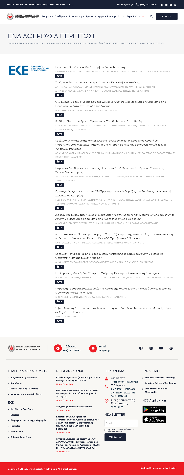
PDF (60, 76)
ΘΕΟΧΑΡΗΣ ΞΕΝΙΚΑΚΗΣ (91, 223)
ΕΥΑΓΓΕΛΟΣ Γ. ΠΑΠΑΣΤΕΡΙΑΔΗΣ (158, 153)
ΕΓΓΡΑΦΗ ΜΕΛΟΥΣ (65, 4)
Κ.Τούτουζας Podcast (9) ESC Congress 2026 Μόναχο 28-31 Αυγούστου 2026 (78, 379)
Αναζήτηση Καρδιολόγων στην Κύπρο (74, 407)
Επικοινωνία (16, 431)
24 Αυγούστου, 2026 (64, 400)
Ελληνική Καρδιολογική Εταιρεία (41, 469)
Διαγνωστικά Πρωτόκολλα (23, 377)
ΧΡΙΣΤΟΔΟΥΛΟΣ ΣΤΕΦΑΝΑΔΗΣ (155, 71)
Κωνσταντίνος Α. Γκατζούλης (102, 71)
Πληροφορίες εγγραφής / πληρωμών (28, 420)
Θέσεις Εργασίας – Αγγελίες (24, 389)
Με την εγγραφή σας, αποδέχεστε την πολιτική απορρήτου (121, 430)
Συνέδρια (60, 16)
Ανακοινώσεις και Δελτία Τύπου (26, 394)
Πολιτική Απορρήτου (20, 437)
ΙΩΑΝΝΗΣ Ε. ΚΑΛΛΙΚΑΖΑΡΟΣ (70, 71)
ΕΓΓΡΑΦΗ (114, 437)
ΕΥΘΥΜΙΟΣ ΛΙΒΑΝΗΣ (115, 262)
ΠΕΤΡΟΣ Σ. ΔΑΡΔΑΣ (90, 297)
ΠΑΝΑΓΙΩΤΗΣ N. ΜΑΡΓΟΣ (68, 157)
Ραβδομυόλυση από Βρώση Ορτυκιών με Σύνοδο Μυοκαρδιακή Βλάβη (98, 121)
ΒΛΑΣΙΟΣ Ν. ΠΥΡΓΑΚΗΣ (67, 277)
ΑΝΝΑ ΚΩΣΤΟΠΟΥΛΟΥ (66, 262)
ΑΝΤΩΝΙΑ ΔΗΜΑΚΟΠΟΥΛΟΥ (69, 86)
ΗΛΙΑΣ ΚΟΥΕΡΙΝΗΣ (88, 176)
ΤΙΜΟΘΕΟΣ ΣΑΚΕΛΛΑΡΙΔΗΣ (114, 90)
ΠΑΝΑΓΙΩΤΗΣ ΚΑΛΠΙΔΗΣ (118, 199)
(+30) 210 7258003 (148, 4)
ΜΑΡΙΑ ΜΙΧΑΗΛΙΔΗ (107, 110)
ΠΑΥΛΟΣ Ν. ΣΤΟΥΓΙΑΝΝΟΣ (140, 277)
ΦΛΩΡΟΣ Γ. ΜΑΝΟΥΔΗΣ (113, 297)
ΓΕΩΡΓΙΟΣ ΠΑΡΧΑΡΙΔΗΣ (92, 199)
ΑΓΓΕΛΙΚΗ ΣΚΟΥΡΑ (65, 110)
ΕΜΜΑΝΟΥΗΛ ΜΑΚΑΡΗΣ (123, 125)
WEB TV (10, 4)
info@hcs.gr (127, 4)
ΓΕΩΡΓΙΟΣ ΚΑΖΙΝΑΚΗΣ (67, 199)
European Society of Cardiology (160, 377)
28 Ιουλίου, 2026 (63, 410)
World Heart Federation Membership (156, 390)
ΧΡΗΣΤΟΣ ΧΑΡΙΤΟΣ (139, 90)
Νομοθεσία (16, 383)
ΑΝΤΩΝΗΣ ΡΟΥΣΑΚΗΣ (66, 176)
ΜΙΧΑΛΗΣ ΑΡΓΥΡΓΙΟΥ (88, 90)
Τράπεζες (15, 426)
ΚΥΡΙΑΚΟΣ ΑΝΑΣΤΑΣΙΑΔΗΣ (92, 242)
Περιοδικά (131, 16)
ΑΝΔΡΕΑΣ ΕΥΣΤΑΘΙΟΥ (66, 223)
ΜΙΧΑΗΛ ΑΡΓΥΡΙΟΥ (135, 176)
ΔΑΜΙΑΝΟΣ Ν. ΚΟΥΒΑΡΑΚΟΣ (126, 153)
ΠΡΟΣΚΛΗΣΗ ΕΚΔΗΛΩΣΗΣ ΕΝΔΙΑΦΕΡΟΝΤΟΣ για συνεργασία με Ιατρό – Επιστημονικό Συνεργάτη (77, 393)
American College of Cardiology (160, 383)
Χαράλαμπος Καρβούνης (80, 203)
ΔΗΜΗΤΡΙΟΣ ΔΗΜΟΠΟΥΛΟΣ (95, 125)
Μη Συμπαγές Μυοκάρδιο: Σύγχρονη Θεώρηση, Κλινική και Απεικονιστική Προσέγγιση (107, 273)
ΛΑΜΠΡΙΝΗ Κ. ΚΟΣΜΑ (115, 277)
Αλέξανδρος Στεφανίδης (95, 153)
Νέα (120, 16)
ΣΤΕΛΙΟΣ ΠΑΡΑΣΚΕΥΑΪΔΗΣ (145, 199)
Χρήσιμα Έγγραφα (107, 16)
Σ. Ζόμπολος (145, 125)
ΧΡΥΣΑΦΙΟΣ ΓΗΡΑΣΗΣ (107, 203)
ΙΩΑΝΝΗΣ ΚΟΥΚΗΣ (127, 86)
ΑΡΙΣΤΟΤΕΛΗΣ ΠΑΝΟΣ (66, 316)
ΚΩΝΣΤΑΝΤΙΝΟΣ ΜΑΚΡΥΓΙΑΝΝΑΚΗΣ (125, 242)
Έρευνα (90, 16)
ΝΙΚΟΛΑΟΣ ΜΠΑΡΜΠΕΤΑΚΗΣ (143, 223)
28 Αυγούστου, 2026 (64, 384)
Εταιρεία (46, 16)
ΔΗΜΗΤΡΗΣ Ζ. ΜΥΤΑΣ (91, 277)
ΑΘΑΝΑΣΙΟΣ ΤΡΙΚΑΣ (86, 110)
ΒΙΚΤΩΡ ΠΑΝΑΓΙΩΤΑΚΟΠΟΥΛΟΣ (101, 86)
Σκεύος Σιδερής (129, 71)
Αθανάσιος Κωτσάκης (67, 153)
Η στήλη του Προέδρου (21, 409)
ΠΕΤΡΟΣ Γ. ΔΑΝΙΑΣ (165, 277)
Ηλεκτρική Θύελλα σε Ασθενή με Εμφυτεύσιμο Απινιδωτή (90, 67)
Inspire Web (170, 468)
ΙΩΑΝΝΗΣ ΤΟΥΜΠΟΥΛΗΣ (111, 176)
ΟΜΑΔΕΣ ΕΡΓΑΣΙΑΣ (25, 4)
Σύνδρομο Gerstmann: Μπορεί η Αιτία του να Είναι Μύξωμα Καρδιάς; (97, 82)
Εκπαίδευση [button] (75, 16)
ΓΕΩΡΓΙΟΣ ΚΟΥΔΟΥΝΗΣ (67, 125)
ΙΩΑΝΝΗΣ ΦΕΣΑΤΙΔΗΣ (115, 223)
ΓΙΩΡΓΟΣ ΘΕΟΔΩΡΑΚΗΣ (91, 262)
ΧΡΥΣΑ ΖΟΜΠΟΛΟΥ (83, 129)
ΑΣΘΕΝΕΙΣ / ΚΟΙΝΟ (45, 4)
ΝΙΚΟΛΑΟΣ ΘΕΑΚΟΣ (156, 176)
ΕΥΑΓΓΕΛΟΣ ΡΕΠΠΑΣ (66, 242)
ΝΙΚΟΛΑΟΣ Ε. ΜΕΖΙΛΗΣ (67, 297)
